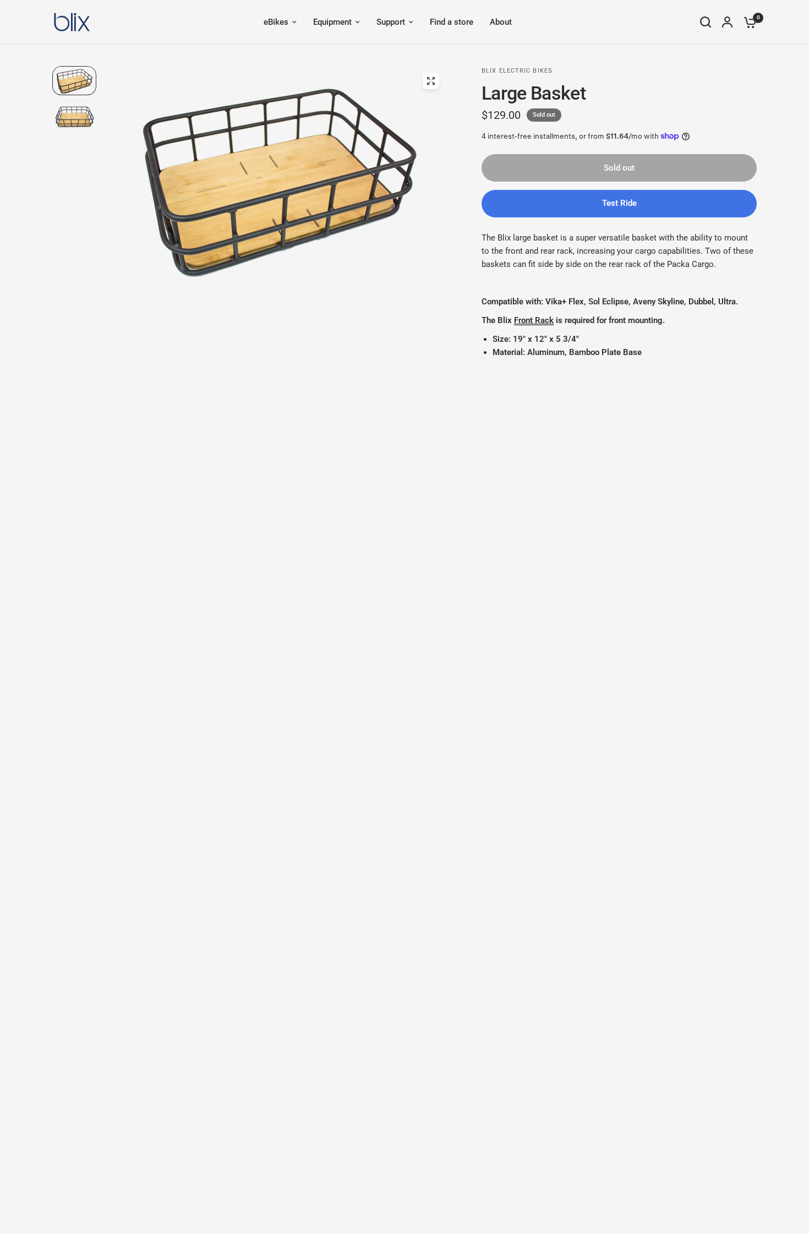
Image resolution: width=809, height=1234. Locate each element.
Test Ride (619, 203)
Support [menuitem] (390, 22)
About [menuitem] (501, 22)
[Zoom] (431, 81)
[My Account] (727, 22)
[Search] (706, 22)
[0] (747, 22)
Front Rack (534, 320)
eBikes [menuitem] (276, 22)
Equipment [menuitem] (332, 22)
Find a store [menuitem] (451, 22)
